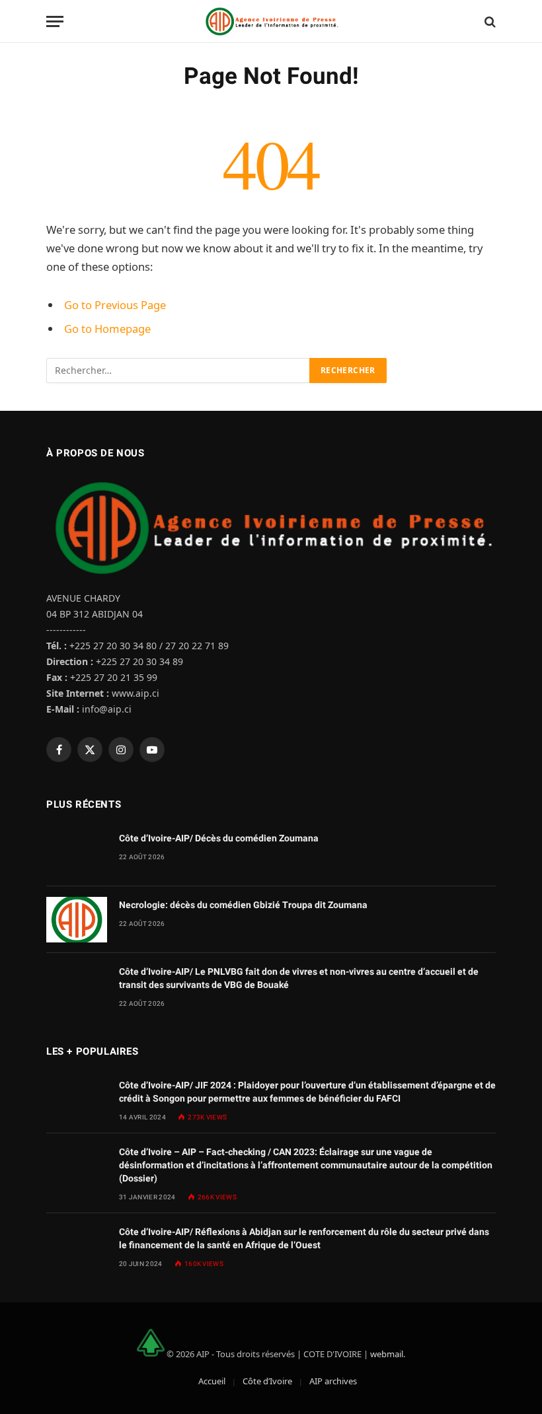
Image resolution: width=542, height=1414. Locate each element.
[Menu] (54, 21)
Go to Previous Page (115, 304)
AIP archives (333, 1381)
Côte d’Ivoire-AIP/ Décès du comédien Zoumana (219, 838)
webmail (386, 1353)
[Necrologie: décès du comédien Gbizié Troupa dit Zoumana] (76, 919)
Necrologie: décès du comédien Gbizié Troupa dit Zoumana (243, 905)
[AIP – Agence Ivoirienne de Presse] (271, 21)
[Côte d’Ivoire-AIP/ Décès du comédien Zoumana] (76, 853)
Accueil (211, 1381)
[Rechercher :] (178, 370)
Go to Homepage (107, 328)
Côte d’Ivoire (267, 1381)
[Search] (489, 21)
